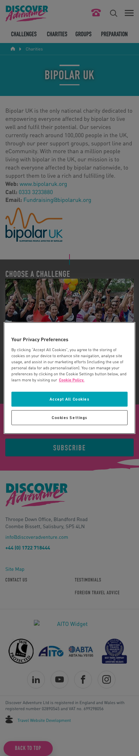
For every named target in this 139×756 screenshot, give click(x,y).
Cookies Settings (69, 417)
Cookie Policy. (71, 380)
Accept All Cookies (69, 399)
